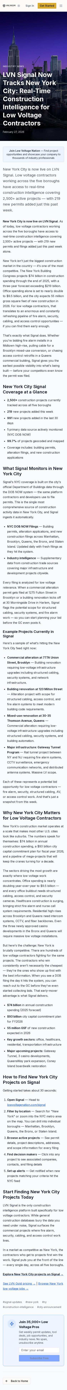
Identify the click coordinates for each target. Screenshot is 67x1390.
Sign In (30, 5)
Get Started (47, 5)
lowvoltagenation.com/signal (26, 1105)
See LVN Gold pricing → (19, 1283)
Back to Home (19, 1380)
